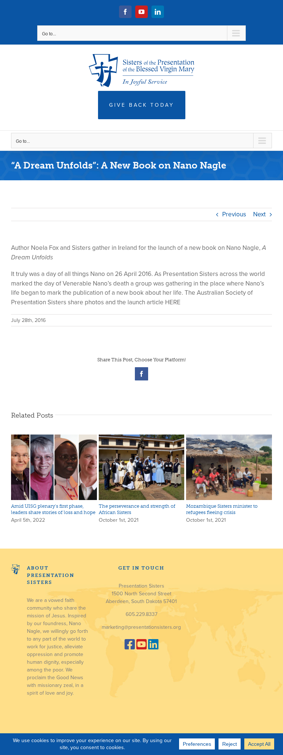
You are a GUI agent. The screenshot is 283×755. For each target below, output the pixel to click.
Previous (234, 214)
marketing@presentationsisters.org (141, 627)
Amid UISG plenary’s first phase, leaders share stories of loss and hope (53, 509)
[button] (16, 479)
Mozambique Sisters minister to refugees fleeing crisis (222, 509)
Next (259, 214)
